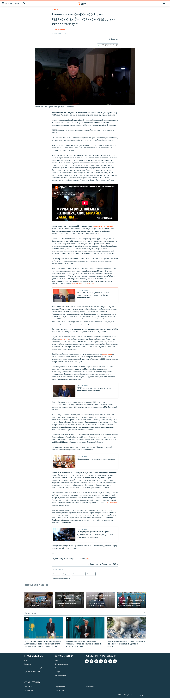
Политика (56, 10)
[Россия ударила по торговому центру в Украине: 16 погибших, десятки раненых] (126, 627)
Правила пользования (32, 672)
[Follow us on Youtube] (87, 661)
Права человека (60, 675)
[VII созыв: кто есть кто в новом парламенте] (64, 461)
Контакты (27, 664)
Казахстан (28, 687)
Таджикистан (60, 687)
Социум (57, 672)
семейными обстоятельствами (83, 283)
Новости (58, 660)
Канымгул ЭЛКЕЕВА (59, 29)
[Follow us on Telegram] (101, 661)
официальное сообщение (103, 226)
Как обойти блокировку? (33, 668)
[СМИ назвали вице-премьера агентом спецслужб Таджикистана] (64, 391)
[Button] (113, 39)
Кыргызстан (28, 690)
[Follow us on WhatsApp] (105, 661)
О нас (26, 660)
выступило (64, 339)
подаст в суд (107, 354)
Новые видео (31, 613)
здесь (87, 559)
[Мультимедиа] (164, 3)
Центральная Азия (61, 664)
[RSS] (115, 661)
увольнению (112, 503)
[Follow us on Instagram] (91, 661)
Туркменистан (60, 690)
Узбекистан (90, 687)
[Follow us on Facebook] (96, 661)
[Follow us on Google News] (110, 661)
